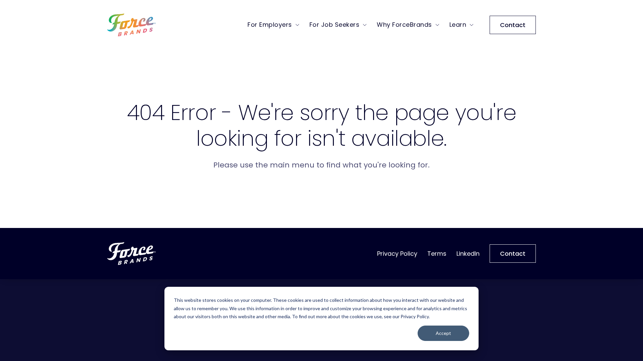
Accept (443, 333)
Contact (512, 25)
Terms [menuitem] (436, 253)
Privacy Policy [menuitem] (397, 253)
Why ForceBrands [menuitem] (404, 24)
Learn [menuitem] (458, 24)
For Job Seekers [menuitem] (334, 24)
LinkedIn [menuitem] (468, 253)
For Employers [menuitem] (269, 24)
